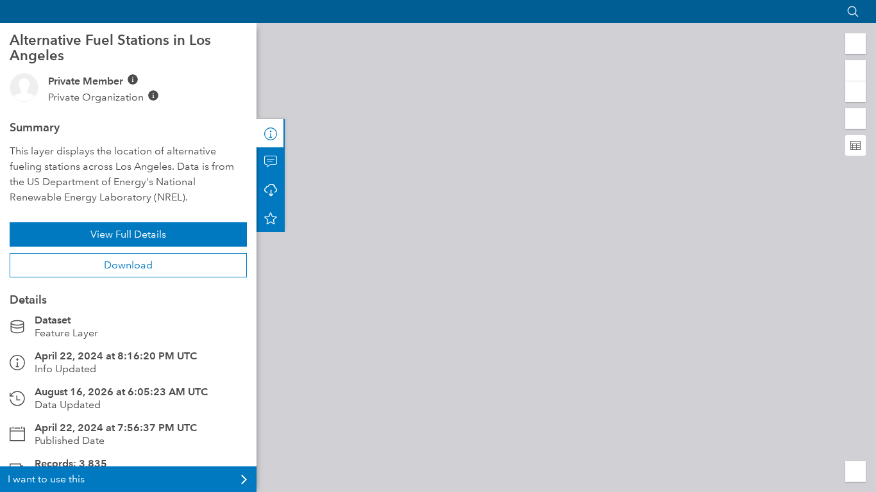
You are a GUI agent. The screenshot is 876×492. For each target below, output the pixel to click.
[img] (132, 79)
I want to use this (46, 479)
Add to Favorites (271, 218)
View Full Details (128, 234)
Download (128, 265)
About (271, 133)
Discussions (271, 161)
